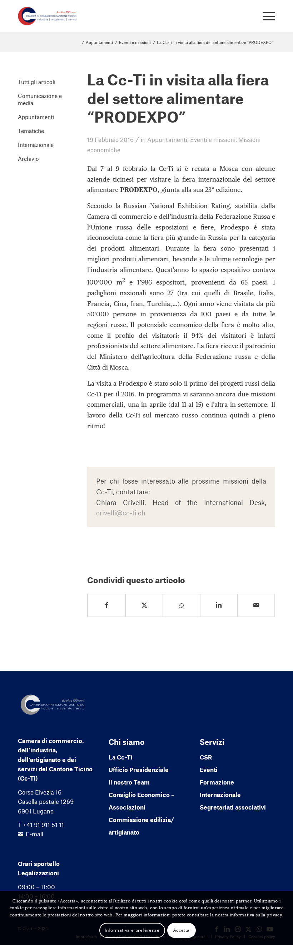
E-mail (34, 833)
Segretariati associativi (233, 807)
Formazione (217, 782)
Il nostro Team (129, 782)
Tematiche (31, 130)
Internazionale (36, 144)
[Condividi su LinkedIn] (218, 605)
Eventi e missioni (212, 139)
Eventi (209, 769)
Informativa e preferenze (132, 930)
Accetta (181, 930)
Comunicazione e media (40, 99)
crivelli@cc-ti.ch (120, 513)
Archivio (28, 158)
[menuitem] (265, 16)
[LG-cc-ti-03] (47, 16)
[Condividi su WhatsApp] (181, 606)
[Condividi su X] (144, 605)
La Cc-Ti (121, 757)
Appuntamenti (167, 139)
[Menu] (265, 16)
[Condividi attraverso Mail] (256, 605)
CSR (206, 757)
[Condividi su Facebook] (106, 605)
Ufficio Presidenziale (139, 769)
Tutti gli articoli (36, 81)
